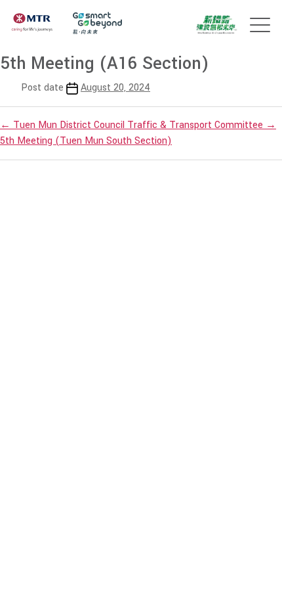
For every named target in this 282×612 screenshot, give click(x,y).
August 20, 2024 (115, 88)
